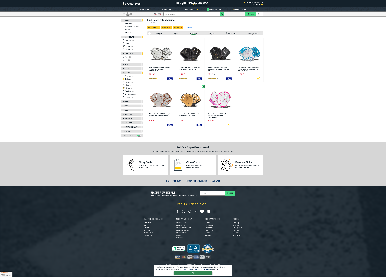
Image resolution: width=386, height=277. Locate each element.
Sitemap (236, 230)
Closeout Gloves (240, 9)
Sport (127, 20)
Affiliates (208, 235)
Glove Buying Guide (182, 230)
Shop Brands (166, 9)
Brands (178, 235)
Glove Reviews (181, 223)
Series (127, 102)
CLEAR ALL (189, 27)
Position (128, 118)
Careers (207, 223)
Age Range (128, 123)
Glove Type (129, 37)
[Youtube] (202, 211)
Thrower (128, 54)
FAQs (145, 225)
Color (127, 131)
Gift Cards (179, 238)
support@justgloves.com (196, 181)
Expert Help (256, 5)
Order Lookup (148, 233)
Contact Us (147, 223)
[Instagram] (189, 211)
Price (126, 68)
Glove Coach (180, 225)
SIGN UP (230, 193)
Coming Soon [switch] (128, 135)
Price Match (148, 235)
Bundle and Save (214, 9)
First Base (152, 27)
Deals (126, 64)
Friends (207, 233)
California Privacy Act (203, 269)
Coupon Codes (209, 230)
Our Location (209, 225)
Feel (126, 110)
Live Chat (215, 181)
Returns (146, 228)
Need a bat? (157, 14)
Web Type (128, 114)
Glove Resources (190, 9)
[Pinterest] (195, 211)
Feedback (236, 233)
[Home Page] (132, 3)
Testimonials (209, 228)
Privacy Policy (187, 269)
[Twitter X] (183, 211)
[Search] (222, 14)
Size (126, 106)
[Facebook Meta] (177, 211)
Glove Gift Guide (181, 233)
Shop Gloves (144, 9)
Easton (165, 27)
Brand (127, 73)
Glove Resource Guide (183, 228)
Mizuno (177, 27)
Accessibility (237, 235)
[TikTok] (208, 211)
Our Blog (236, 223)
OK (193, 273)
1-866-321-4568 (174, 181)
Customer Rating (132, 127)
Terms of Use (237, 225)
